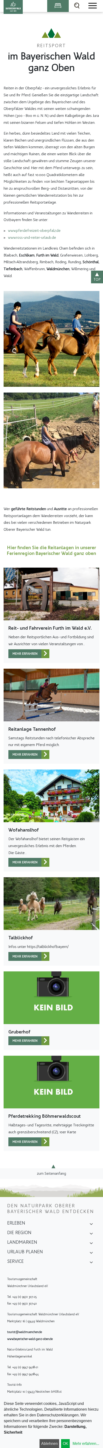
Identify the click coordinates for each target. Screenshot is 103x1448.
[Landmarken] (91, 1243)
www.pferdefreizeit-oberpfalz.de (34, 230)
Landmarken (22, 1242)
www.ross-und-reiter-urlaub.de (32, 237)
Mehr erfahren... (86, 1444)
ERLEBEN (16, 1223)
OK (65, 1444)
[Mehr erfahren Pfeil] (45, 653)
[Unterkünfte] (58, 6)
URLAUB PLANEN (25, 1251)
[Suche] (77, 6)
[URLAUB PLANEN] (91, 1253)
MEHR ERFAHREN (25, 654)
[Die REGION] (91, 1234)
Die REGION (19, 1232)
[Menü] (92, 6)
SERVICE (15, 1261)
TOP (97, 279)
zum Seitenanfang (51, 1173)
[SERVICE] (91, 1262)
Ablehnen (49, 1444)
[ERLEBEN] (91, 1224)
